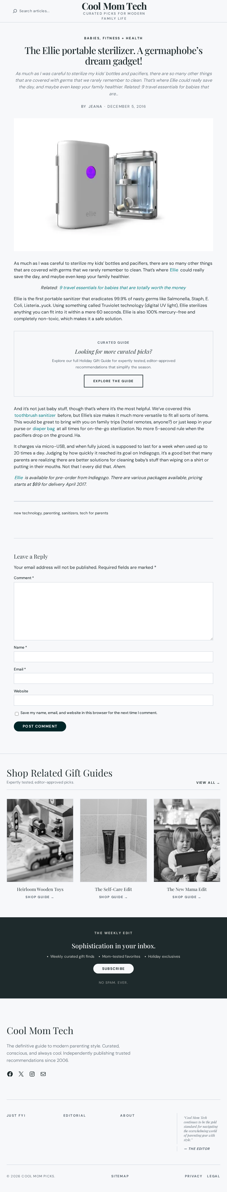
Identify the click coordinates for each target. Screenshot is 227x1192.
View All (208, 782)
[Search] (15, 11)
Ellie (174, 270)
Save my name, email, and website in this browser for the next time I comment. (88, 712)
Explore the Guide (118, 383)
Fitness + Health (123, 38)
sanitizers (70, 513)
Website (21, 691)
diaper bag (44, 428)
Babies (92, 38)
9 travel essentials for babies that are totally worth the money (122, 288)
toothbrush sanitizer (35, 415)
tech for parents (94, 513)
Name (20, 647)
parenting (51, 513)
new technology (28, 513)
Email (20, 669)
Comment (24, 578)
